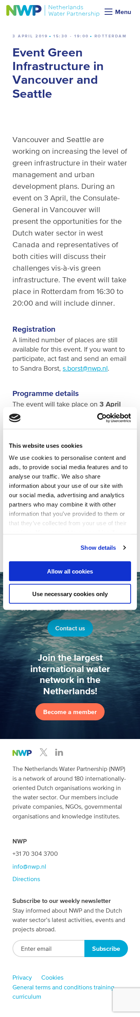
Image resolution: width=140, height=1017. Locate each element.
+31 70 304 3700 (35, 853)
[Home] (53, 11)
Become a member (70, 711)
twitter (43, 752)
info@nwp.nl (29, 866)
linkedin (59, 752)
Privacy (22, 977)
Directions (26, 878)
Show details (98, 547)
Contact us (70, 628)
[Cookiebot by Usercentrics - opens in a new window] (98, 418)
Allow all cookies (70, 571)
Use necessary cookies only (70, 594)
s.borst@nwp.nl (85, 368)
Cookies (52, 977)
